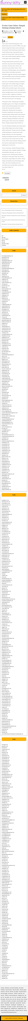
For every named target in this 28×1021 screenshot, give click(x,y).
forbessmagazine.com (6, 644)
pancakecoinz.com (5, 285)
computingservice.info (6, 345)
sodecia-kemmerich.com (7, 426)
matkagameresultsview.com (7, 812)
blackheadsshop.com (6, 414)
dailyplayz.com (5, 455)
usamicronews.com (6, 470)
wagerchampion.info (6, 378)
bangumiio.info (5, 921)
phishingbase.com (5, 475)
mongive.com (4, 810)
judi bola (11, 991)
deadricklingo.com (5, 381)
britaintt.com (4, 730)
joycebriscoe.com (5, 519)
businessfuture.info (6, 271)
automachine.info (5, 375)
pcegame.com (4, 680)
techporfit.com (5, 754)
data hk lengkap (5, 239)
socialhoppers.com (5, 840)
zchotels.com (4, 685)
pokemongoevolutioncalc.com (8, 473)
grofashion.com (5, 472)
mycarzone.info (5, 393)
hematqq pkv (19, 1004)
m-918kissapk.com (6, 967)
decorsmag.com (5, 772)
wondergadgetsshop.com (7, 570)
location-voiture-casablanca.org (8, 415)
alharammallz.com (5, 613)
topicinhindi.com (5, 259)
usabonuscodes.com (6, 694)
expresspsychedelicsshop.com (8, 638)
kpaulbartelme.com (6, 417)
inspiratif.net (4, 747)
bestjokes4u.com (5, 293)
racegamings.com (5, 477)
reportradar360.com (6, 874)
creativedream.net (5, 841)
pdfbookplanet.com (6, 361)
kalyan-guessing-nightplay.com (8, 819)
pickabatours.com (5, 266)
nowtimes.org (4, 945)
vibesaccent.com (5, 512)
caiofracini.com (5, 346)
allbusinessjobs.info (6, 263)
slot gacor (3, 991)
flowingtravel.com (5, 801)
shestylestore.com (5, 488)
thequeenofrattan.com (6, 364)
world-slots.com (5, 281)
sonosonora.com (5, 564)
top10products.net (5, 265)
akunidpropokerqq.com (6, 578)
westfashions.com (5, 866)
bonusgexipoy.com (6, 448)
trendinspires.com (5, 871)
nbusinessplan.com (6, 757)
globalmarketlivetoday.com (7, 646)
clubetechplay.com (5, 452)
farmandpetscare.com (6, 343)
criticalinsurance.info (6, 816)
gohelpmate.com (5, 827)
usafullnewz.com (5, 500)
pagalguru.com (5, 679)
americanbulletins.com (6, 614)
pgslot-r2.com (4, 682)
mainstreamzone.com (6, 329)
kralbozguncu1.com (6, 664)
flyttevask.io (4, 962)
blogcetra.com (5, 353)
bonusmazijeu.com (6, 444)
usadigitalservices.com (6, 838)
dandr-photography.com (7, 884)
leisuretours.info (5, 340)
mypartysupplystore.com (7, 522)
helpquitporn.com (5, 653)
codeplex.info (4, 575)
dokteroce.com (5, 885)
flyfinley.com (4, 287)
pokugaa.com (4, 480)
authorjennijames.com (6, 591)
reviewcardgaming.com (6, 411)
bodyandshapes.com (6, 724)
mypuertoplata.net (5, 763)
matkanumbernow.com (6, 783)
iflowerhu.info (5, 972)
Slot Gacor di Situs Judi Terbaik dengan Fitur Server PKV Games (13, 10)
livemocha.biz (5, 948)
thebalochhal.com (5, 509)
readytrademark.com (6, 702)
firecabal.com (4, 643)
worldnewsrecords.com (6, 406)
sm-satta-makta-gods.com (7, 696)
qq (23, 1004)
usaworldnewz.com (6, 503)
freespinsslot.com (5, 313)
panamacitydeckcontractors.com (8, 865)
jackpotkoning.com (6, 463)
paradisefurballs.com (6, 315)
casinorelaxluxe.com (6, 450)
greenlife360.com (5, 758)
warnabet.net (4, 956)
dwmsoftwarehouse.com (7, 632)
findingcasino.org (5, 372)
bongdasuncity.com (6, 310)
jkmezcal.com (4, 433)
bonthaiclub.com (5, 558)
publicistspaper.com (6, 712)
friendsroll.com (5, 567)
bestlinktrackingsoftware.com (8, 441)
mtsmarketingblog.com (6, 893)
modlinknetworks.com (6, 464)
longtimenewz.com (6, 466)
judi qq (3, 240)
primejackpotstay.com (6, 478)
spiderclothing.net (5, 569)
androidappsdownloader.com (8, 823)
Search (14, 190)
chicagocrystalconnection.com (8, 973)
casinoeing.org (5, 946)
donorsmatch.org (5, 943)
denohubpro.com (5, 365)
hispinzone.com (5, 794)
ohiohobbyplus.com (6, 547)
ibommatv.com (5, 752)
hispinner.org (4, 815)
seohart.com (4, 707)
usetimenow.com (5, 824)
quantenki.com (5, 398)
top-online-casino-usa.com (7, 797)
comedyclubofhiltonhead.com (8, 419)
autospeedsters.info (6, 376)
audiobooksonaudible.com (7, 719)
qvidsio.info (4, 932)
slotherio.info (4, 935)
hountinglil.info (5, 290)
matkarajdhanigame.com (7, 277)
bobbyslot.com (5, 298)
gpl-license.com (5, 647)
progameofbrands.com (6, 777)
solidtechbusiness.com (6, 409)
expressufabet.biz (5, 761)
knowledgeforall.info (6, 835)
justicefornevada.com (6, 339)
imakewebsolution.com (6, 282)
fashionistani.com (5, 639)
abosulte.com (4, 715)
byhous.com (4, 964)
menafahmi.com (5, 671)
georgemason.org (5, 257)
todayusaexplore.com (6, 504)
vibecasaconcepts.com (6, 395)
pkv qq (7, 999)
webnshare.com (5, 332)
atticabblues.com (5, 619)
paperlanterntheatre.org (6, 605)
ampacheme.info (5, 914)
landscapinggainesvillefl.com (8, 666)
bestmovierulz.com (6, 537)
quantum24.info (5, 397)
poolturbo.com (5, 899)
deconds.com (4, 732)
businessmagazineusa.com (7, 400)
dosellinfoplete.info (6, 928)
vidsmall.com (4, 403)
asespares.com (5, 616)
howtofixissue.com (6, 766)
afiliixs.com (4, 611)
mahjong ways (21, 995)
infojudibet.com (5, 273)
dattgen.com (4, 627)
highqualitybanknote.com (7, 655)
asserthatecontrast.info (6, 918)
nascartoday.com (5, 674)
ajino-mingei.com (5, 550)
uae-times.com (5, 744)
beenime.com (4, 425)
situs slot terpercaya (13, 995)
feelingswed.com (5, 641)
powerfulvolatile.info (6, 931)
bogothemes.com (5, 548)
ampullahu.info (5, 915)
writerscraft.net (5, 830)
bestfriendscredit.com (6, 581)
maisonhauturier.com (6, 668)
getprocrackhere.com (6, 456)
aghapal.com (4, 588)
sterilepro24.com (5, 408)
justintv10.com (5, 888)
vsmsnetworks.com (6, 749)
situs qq (3, 242)
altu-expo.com (5, 589)
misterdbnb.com (5, 431)
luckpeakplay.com (5, 469)
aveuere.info (4, 317)
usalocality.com (5, 506)
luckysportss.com (5, 467)
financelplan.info (5, 270)
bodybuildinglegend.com (7, 881)
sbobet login (12, 1002)
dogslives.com (5, 359)
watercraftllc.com (5, 608)
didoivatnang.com (5, 628)
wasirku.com (4, 896)
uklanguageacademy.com (7, 260)
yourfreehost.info (5, 552)
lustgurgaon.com (5, 295)
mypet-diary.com (5, 862)
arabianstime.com (5, 617)
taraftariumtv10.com (6, 877)
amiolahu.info (4, 912)
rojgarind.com (5, 323)
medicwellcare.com (6, 401)
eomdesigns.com (5, 387)
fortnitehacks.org (5, 939)
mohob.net (4, 303)
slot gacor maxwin (19, 1010)
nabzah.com (4, 808)
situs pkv (24, 1002)
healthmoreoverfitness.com (7, 786)
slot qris (25, 1010)
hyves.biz (4, 951)
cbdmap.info (4, 274)
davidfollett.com (5, 530)
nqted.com (4, 675)
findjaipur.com (5, 525)
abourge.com (4, 610)
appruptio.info (5, 978)
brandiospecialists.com (6, 804)
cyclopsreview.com (6, 625)
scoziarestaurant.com (6, 705)
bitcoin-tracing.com (6, 722)
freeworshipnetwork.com (7, 606)
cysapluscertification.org (7, 937)
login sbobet (6, 1002)
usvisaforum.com (5, 536)
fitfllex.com (4, 852)
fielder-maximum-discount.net (8, 851)
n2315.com (4, 843)
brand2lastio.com (5, 837)
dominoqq (7, 987)
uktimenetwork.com (6, 501)
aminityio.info (5, 910)
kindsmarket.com (5, 857)
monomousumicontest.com (7, 379)
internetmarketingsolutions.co (8, 354)
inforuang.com (5, 855)
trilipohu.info (4, 976)
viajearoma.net (5, 592)
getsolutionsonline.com (6, 813)
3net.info (3, 573)
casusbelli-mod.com (6, 559)
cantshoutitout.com (6, 760)
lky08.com (4, 848)
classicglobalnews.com (6, 727)
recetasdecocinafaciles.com (7, 600)
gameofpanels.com (6, 821)
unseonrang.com (5, 350)
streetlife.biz (4, 950)
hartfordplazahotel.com (6, 965)
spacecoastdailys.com (6, 701)
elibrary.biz (4, 583)
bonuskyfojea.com (5, 445)
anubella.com (4, 718)
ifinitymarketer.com (6, 461)
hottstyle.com (4, 658)
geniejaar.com (4, 296)
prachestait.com (5, 901)
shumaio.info (4, 934)
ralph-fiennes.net (5, 849)
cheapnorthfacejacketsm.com (8, 553)
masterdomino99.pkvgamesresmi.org (8, 1012)
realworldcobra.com (6, 373)
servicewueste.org (5, 780)
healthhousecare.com (6, 650)
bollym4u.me (4, 957)
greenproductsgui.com (6, 320)
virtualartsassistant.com (6, 420)
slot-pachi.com (5, 312)
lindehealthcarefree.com (7, 262)
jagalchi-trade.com (5, 539)
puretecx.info (4, 907)
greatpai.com (4, 603)
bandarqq (4, 245)
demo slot (20, 993)
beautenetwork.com (6, 721)
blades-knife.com (5, 367)
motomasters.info (5, 392)
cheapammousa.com (6, 597)
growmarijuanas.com (6, 331)
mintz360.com (5, 301)
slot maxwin (10, 993)
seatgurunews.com (5, 572)
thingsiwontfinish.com (6, 489)
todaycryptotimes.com (6, 693)
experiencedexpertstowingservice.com (9, 412)
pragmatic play (7, 1008)
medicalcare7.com (5, 805)
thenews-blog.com (5, 691)
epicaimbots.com (5, 635)
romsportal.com (5, 484)
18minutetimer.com (6, 326)
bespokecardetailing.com (7, 580)
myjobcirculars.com (6, 785)
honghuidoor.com (5, 799)
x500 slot (16, 993)
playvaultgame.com (6, 481)
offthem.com (4, 750)
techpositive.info (5, 348)
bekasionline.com (5, 755)
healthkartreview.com (6, 652)
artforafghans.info (5, 903)
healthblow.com (5, 826)
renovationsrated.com (6, 704)
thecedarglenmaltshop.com (7, 255)
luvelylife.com (5, 859)
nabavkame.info (5, 968)
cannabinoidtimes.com (6, 318)
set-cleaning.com (5, 708)
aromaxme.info (5, 917)
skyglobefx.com (5, 383)
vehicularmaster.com (6, 511)
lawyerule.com (5, 890)
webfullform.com (5, 769)
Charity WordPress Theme (10, 1018)
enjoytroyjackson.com (6, 633)
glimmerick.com (5, 528)
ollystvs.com (4, 356)
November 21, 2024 (8, 31)
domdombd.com (5, 453)
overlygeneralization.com (7, 334)
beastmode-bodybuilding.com (8, 268)
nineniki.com (4, 802)
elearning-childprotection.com (8, 832)
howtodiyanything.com (6, 660)
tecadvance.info (5, 909)
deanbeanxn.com (5, 276)
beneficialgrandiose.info (7, 925)
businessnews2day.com (6, 404)
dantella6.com (5, 791)
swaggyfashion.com (6, 876)
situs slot (3, 237)
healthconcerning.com (6, 321)
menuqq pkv (7, 1004)
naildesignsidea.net (6, 602)
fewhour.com (4, 324)
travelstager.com (5, 870)
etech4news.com (5, 636)
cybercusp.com (5, 729)
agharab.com (4, 595)
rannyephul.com (5, 873)
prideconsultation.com (6, 288)
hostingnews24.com (6, 657)
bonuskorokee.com (6, 447)
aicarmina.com (5, 520)
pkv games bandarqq (14, 987)
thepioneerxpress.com (6, 765)
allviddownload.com (6, 771)
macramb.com (5, 860)
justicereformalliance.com (7, 544)
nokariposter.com (5, 818)
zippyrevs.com (5, 782)
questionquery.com (6, 879)
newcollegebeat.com (6, 531)
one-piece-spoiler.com (6, 368)
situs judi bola (18, 1002)
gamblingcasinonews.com (7, 774)
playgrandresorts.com (6, 483)
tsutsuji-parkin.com (6, 594)
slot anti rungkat (4, 993)
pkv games (7, 173)
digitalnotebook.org (6, 307)
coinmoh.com (4, 624)
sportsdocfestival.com (6, 486)
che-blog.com (4, 284)
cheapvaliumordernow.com (7, 423)
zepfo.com (4, 686)
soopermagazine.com (6, 699)
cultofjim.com (4, 526)
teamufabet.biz (5, 768)
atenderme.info (5, 920)
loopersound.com (5, 541)
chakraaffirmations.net (6, 292)
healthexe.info (5, 906)
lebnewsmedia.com (6, 563)
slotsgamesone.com (6, 793)
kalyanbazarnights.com (6, 796)
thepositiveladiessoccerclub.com (8, 599)
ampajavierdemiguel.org (7, 514)
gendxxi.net (4, 390)
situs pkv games (8, 989)
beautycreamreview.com (7, 622)
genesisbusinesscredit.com (7, 854)
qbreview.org (4, 779)
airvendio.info (5, 904)
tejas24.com (4, 898)
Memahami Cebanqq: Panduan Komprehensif (12, 224)
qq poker (14, 1006)
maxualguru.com (5, 309)
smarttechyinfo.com (6, 306)
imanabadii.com (5, 975)
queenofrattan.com (5, 362)
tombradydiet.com (5, 556)
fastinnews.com (5, 458)
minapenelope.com (6, 542)
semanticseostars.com (6, 328)
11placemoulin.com (6, 299)
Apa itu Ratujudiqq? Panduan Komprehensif (12, 210)
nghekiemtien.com (5, 895)
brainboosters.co (5, 515)
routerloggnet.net (5, 790)
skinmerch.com (5, 534)
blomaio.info (4, 926)
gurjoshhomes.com (6, 555)
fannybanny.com (5, 459)
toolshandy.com (5, 868)
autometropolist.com (6, 621)
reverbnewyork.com (6, 533)
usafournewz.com (5, 508)
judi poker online (5, 243)
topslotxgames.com (6, 788)
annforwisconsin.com (6, 523)
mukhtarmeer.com (5, 672)
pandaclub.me (5, 961)
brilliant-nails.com (5, 882)
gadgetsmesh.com (5, 337)
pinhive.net (4, 954)
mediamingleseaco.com (6, 892)
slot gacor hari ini (22, 991)
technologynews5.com (6, 688)
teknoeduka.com (5, 690)
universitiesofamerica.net (7, 776)
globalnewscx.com (6, 357)
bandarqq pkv (3, 1006)
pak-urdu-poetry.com (6, 351)
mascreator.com (5, 669)
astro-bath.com (5, 586)
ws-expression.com (6, 683)
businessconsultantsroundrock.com (9, 726)
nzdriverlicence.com (6, 677)
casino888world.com (6, 430)
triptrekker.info (5, 389)
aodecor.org (4, 942)
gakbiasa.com (4, 970)
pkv (2, 235)
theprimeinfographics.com (7, 422)
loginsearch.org (5, 940)
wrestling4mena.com (6, 834)
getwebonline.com (5, 845)
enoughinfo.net (5, 953)
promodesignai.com (6, 710)
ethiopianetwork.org (6, 335)
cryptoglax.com (5, 545)
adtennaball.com (5, 807)
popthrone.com (5, 279)
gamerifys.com (5, 746)
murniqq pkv (13, 1004)
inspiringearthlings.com (6, 661)
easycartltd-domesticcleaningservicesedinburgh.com (12, 733)
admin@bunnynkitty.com (8, 32)
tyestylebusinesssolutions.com (8, 436)
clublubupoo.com (5, 442)
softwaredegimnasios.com (7, 697)
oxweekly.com (5, 863)
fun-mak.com (4, 428)
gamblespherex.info (6, 384)
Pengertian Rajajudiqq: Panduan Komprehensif (13, 213)
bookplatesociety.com (6, 561)
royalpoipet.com (5, 437)
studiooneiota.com (5, 370)
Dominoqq (4, 14)
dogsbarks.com (5, 630)
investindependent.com (6, 663)
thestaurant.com (5, 439)
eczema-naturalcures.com (7, 584)
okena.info (4, 577)
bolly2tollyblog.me (6, 959)
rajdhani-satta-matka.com (7, 829)
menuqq (2, 987)
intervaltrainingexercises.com (8, 434)
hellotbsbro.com (5, 342)
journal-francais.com (6, 887)
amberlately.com (5, 517)
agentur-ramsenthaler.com (7, 386)
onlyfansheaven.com (6, 846)
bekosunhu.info (5, 923)
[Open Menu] (25, 2)
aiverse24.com (5, 716)
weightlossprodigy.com (6, 304)
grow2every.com (5, 649)
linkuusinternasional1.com (7, 566)
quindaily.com (5, 713)
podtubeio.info (5, 929)
